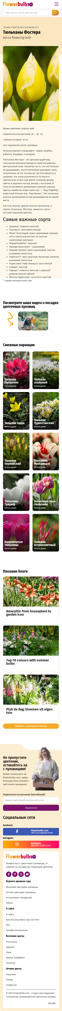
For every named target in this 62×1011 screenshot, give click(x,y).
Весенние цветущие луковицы (22, 887)
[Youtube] (27, 874)
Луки (8, 952)
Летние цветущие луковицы (21, 892)
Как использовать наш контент (22, 919)
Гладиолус (11, 985)
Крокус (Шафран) (15, 957)
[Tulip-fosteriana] (31, 83)
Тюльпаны (11, 941)
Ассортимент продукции (19, 897)
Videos (9, 902)
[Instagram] (21, 874)
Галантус (10, 963)
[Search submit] (55, 12)
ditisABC (52, 1003)
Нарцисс (10, 947)
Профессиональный (17, 930)
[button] (56, 4)
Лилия (9, 979)
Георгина (11, 974)
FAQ (8, 925)
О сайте (10, 914)
